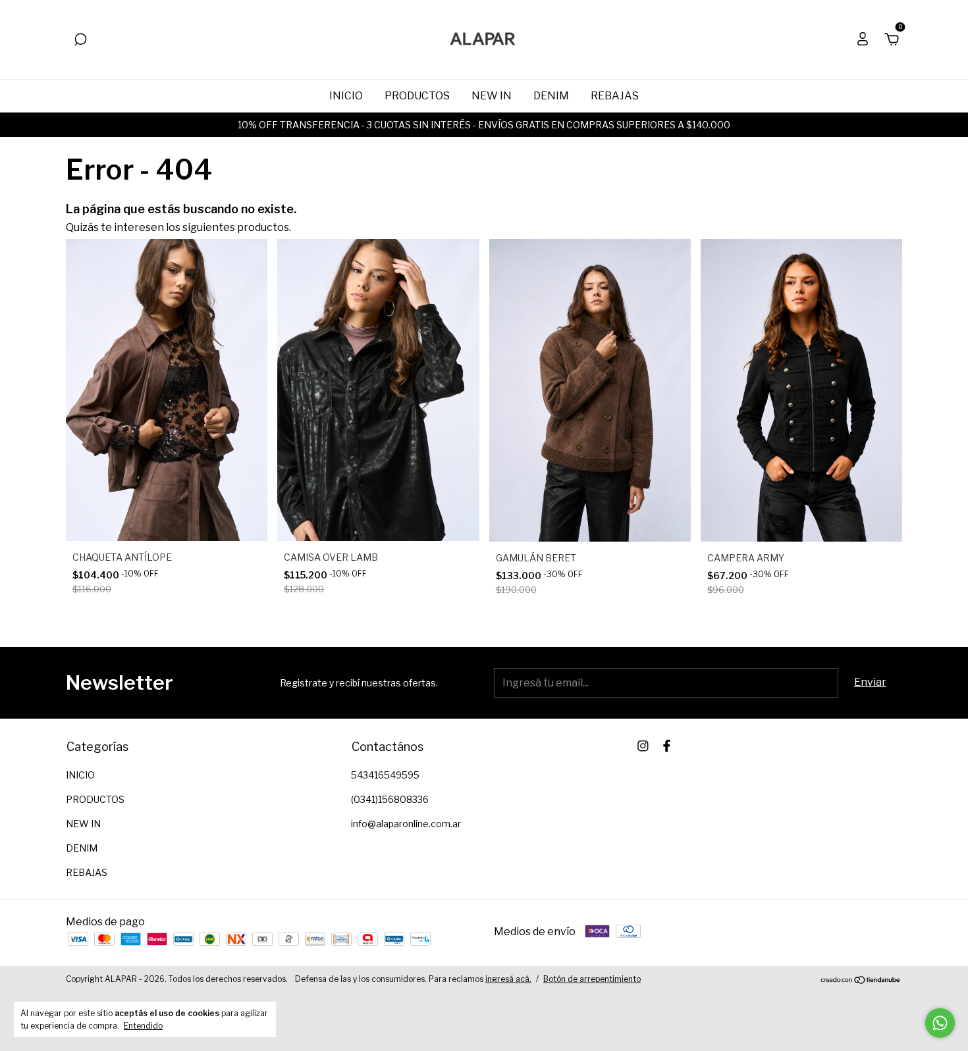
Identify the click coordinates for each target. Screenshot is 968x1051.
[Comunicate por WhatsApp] (940, 1023)
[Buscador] (80, 40)
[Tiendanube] (861, 981)
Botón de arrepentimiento (592, 979)
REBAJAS (615, 96)
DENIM (551, 96)
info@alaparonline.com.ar (406, 823)
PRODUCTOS (417, 96)
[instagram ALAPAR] (643, 746)
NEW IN (491, 96)
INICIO (346, 96)
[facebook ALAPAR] (666, 746)
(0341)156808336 (390, 799)
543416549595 (385, 775)
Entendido (143, 1026)
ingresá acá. (508, 979)
